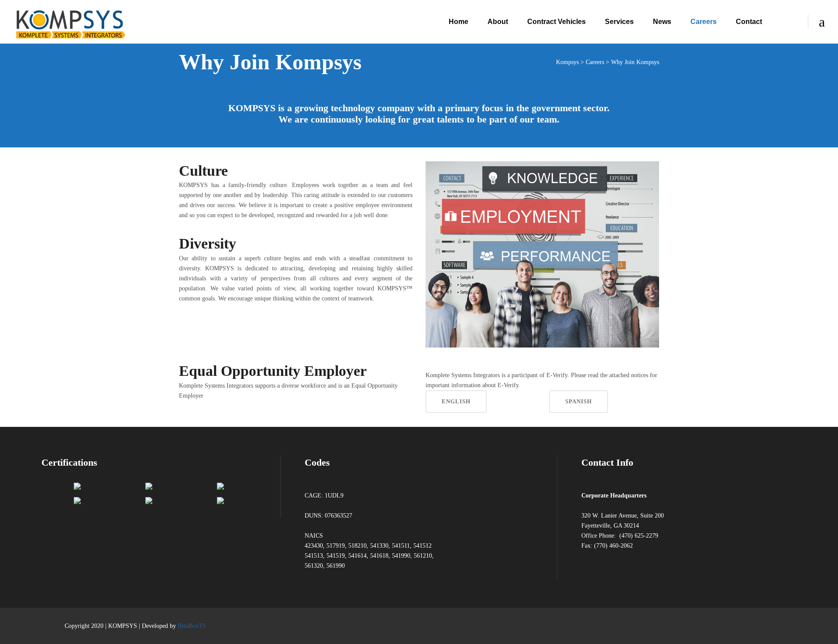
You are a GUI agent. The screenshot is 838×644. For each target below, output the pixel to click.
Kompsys (567, 62)
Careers (595, 62)
